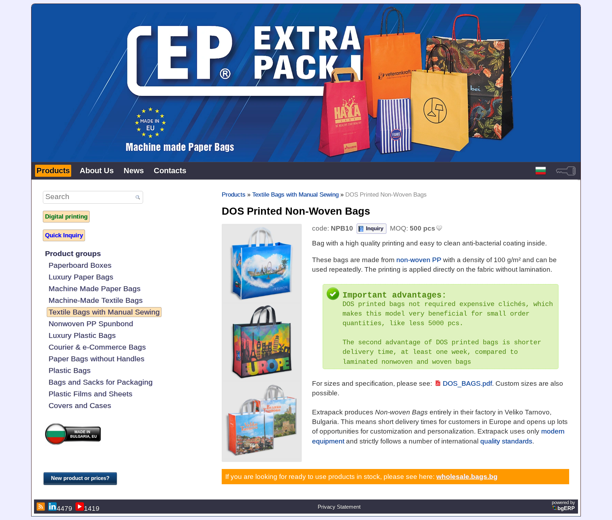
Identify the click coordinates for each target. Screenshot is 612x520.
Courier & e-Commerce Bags (97, 347)
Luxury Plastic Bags (82, 335)
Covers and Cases (80, 405)
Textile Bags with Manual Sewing (104, 312)
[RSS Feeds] (40, 506)
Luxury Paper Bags (81, 277)
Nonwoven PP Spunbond (91, 324)
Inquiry (374, 228)
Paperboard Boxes (80, 265)
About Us (97, 170)
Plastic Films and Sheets (90, 394)
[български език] (541, 171)
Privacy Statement (339, 507)
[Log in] (566, 171)
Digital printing (66, 216)
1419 (92, 508)
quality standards (506, 441)
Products (53, 170)
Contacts (170, 170)
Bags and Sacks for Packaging (101, 382)
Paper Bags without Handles (96, 359)
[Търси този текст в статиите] (138, 198)
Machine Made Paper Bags (95, 288)
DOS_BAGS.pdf (467, 383)
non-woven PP (418, 260)
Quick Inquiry (64, 235)
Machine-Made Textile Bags (96, 300)
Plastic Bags (70, 370)
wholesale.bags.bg (467, 476)
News (134, 170)
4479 (64, 508)
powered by (563, 505)
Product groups (73, 253)
